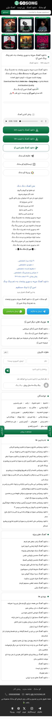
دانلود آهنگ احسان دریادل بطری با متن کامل (31, 622)
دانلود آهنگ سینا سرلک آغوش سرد (34, 574)
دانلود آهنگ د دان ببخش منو (36, 608)
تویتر (24, 712)
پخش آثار (17, 689)
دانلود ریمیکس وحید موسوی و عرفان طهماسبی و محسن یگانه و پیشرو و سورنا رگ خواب (26, 496)
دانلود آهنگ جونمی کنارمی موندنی (34, 612)
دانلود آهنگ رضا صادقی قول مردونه (34, 564)
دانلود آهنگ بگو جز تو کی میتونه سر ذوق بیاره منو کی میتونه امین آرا (27, 340)
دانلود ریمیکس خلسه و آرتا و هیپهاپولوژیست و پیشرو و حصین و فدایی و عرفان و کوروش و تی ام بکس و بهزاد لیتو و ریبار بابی (25, 475)
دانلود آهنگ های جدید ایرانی (37, 677)
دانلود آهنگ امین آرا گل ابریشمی (35, 329)
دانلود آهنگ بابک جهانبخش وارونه (34, 550)
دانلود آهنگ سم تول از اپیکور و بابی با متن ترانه (29, 617)
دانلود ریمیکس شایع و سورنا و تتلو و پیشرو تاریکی (28, 447)
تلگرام (39, 712)
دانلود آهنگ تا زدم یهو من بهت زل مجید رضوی (30, 640)
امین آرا (35, 299)
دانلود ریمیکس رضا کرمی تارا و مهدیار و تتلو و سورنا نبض (26, 456)
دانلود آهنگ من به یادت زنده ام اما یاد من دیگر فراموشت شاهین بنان (26, 647)
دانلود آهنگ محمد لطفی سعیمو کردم (33, 583)
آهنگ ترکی (10, 7)
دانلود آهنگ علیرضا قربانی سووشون (34, 569)
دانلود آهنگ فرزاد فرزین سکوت (36, 578)
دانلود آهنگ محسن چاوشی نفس (35, 555)
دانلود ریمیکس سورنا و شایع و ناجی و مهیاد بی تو (29, 451)
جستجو (5, 12)
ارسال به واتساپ (12, 311)
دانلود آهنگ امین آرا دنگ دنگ (36, 333)
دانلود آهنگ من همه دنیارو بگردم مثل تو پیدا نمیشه (28, 603)
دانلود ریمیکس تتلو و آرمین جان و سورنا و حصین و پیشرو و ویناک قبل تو (25, 463)
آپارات (18, 712)
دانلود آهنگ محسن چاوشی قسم (35, 560)
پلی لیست (21, 7)
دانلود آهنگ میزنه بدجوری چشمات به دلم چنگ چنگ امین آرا (26, 57)
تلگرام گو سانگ (24, 156)
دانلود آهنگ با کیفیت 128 (24, 138)
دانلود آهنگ (32, 7)
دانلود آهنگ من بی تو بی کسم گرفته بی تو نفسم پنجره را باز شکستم (25, 633)
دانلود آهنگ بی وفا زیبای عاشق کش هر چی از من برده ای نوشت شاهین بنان (26, 657)
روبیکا (12, 712)
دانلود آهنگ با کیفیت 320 (24, 130)
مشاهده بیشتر (26, 432)
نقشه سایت (27, 689)
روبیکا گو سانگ (24, 172)
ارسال (7, 370)
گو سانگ (26, 3)
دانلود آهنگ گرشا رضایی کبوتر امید (34, 546)
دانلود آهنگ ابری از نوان (39, 626)
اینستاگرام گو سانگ (24, 164)
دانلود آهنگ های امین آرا (24, 147)
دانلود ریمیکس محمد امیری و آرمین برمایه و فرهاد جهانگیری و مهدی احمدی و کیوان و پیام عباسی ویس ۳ (25, 505)
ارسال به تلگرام (36, 311)
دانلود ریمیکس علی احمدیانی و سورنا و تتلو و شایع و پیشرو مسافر (25, 523)
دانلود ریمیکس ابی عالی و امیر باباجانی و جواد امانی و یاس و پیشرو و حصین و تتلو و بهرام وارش (25, 486)
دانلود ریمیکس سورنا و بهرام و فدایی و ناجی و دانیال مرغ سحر (26, 514)
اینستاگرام (32, 712)
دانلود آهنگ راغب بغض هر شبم (36, 541)
